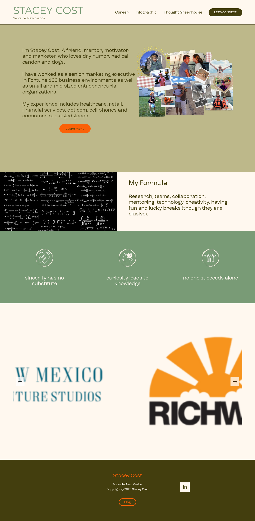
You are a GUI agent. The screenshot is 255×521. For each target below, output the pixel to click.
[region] (127, 267)
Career (121, 12)
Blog (127, 502)
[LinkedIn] (185, 487)
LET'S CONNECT (225, 12)
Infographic (146, 12)
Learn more (75, 128)
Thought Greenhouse (183, 12)
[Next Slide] (234, 381)
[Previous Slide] (20, 381)
